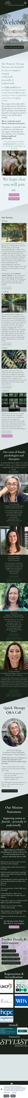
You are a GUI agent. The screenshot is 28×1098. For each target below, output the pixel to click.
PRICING (5, 947)
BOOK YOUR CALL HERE (9, 791)
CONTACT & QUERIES (8, 951)
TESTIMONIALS (14, 195)
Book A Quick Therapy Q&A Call (14, 47)
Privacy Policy (7, 1092)
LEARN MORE (6, 288)
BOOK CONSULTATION (14, 580)
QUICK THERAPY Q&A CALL (11, 963)
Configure (14, 1092)
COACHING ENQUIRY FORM (10, 959)
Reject (13, 1096)
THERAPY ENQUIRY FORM (10, 955)
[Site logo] (14, 3)
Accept (6, 1096)
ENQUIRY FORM (14, 199)
